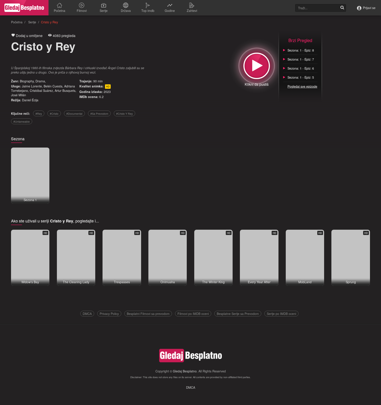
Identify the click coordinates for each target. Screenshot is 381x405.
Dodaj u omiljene (29, 35)
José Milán (18, 95)
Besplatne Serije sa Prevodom (238, 313)
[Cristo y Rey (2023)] (256, 66)
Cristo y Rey (43, 46)
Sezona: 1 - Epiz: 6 (301, 68)
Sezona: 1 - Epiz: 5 (301, 77)
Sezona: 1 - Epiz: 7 (301, 59)
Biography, (27, 81)
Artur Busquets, (65, 90)
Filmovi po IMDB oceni (193, 313)
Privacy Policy (109, 313)
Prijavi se (368, 8)
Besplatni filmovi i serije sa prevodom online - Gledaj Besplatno (24, 8)
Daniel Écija (30, 100)
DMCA (87, 313)
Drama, (40, 81)
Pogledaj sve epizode (302, 86)
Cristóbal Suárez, (42, 90)
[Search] (342, 8)
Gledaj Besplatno (185, 371)
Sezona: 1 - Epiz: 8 (301, 50)
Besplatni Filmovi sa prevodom (148, 313)
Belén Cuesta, (53, 86)
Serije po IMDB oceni (281, 313)
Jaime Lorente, (32, 86)
